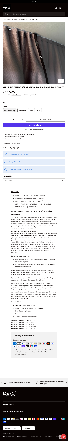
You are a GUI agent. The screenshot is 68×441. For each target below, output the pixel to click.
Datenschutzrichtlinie (22, 436)
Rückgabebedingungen (35, 436)
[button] (60, 8)
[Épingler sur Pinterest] (18, 147)
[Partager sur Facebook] (14, 147)
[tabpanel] (34, 262)
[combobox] (34, 14)
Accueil (4, 19)
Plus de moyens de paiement (34, 129)
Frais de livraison (16, 95)
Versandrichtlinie (48, 436)
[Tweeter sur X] (11, 147)
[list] (34, 53)
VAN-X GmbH (10, 433)
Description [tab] (15, 191)
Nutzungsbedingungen (8, 436)
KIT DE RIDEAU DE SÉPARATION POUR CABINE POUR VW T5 (23, 19)
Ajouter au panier (45, 119)
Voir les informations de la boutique (15, 139)
